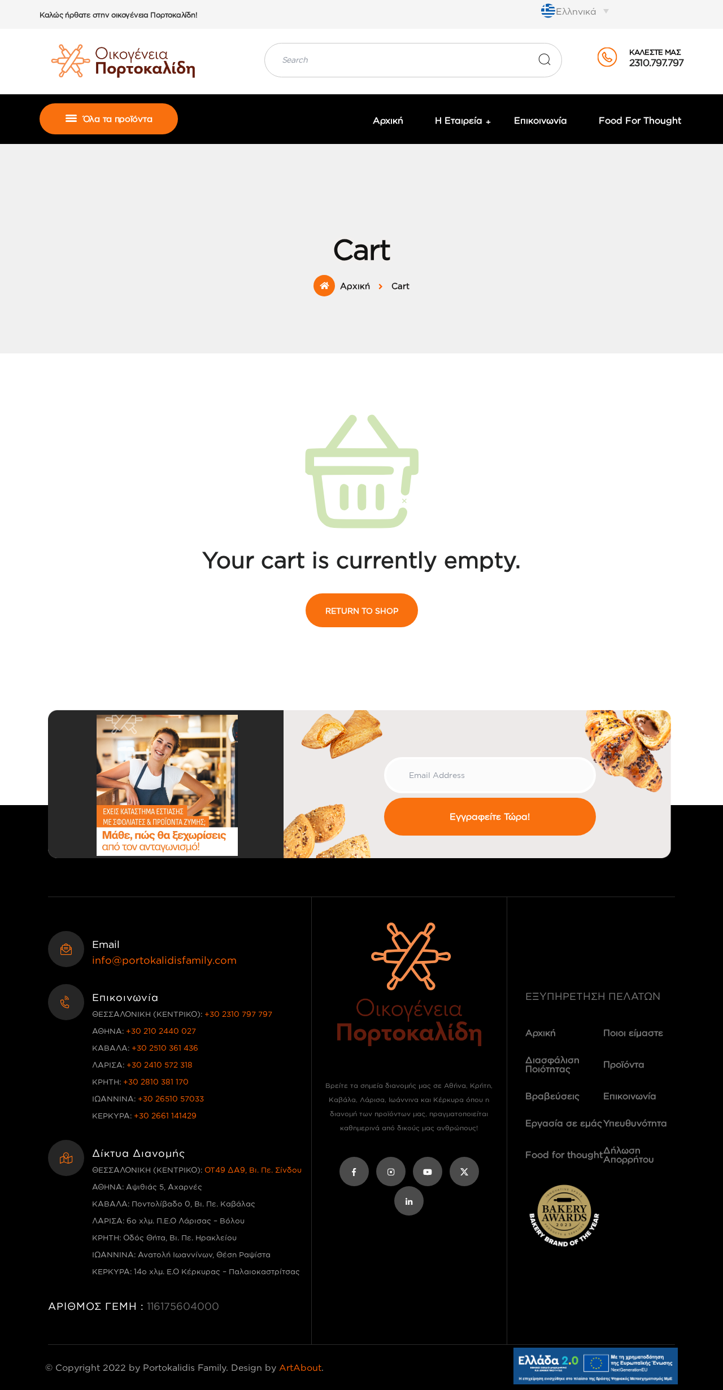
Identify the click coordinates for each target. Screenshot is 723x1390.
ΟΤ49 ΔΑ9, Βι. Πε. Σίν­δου (253, 1169)
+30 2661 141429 (165, 1115)
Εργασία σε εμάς (563, 1123)
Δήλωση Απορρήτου (628, 1154)
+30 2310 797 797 (238, 1013)
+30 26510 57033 (171, 1098)
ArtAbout (300, 1367)
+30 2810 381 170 (156, 1081)
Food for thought (640, 120)
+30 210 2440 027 (161, 1030)
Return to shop (361, 610)
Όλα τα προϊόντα (116, 119)
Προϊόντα (623, 1064)
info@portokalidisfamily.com (164, 959)
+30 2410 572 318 (160, 1064)
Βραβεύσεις (552, 1096)
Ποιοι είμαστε (633, 1033)
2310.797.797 (656, 62)
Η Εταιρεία (458, 120)
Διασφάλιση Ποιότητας (552, 1064)
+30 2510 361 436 (165, 1047)
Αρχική (388, 120)
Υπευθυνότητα (635, 1123)
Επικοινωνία (540, 120)
